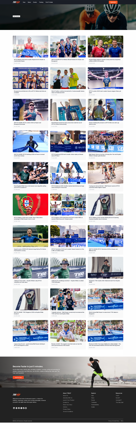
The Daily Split (119, 402)
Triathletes (94, 402)
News (29, 2)
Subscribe (113, 2)
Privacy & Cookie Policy (114, 420)
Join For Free (119, 2)
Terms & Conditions (68, 411)
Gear (24, 2)
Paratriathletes (95, 404)
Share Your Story (67, 404)
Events (35, 2)
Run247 (118, 398)
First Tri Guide (49, 2)
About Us (65, 395)
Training (41, 2)
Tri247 (117, 395)
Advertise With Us (67, 398)
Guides (93, 407)
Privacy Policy (66, 409)
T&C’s (122, 420)
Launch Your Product (68, 400)
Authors (65, 407)
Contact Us (66, 402)
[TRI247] (16, 2)
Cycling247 (119, 400)
